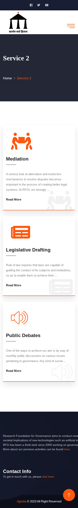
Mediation (17, 159)
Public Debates (23, 335)
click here (48, 476)
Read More (13, 199)
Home (7, 78)
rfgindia (21, 501)
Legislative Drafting (28, 250)
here (67, 449)
